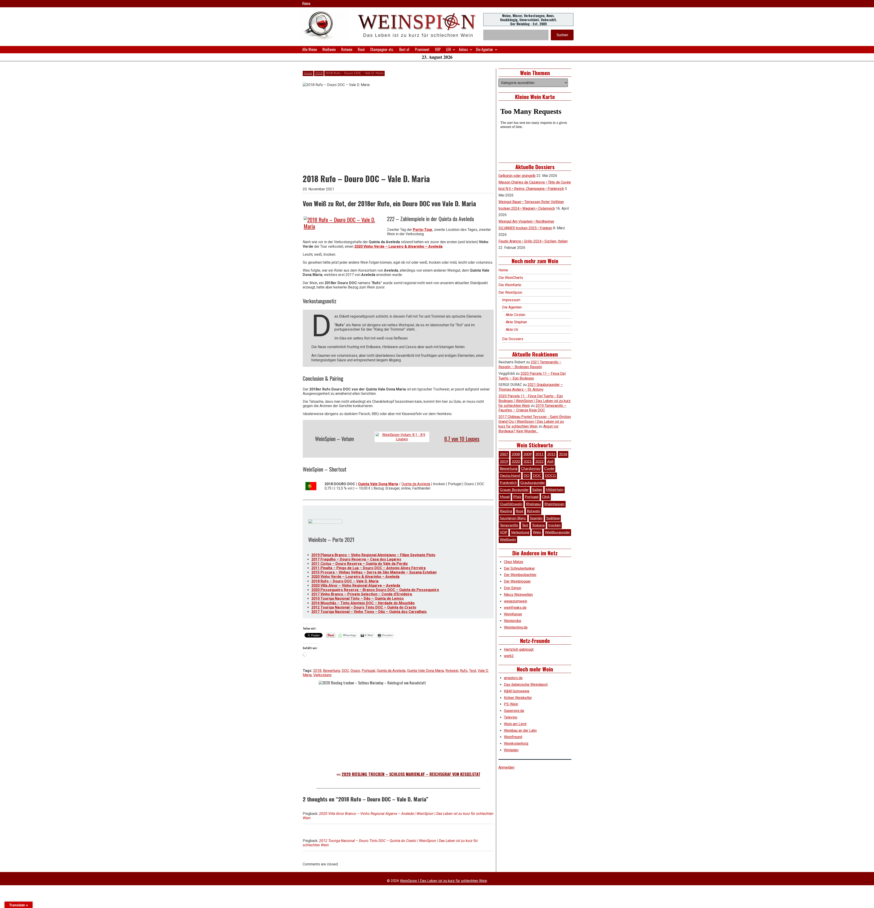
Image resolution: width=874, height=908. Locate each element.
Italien (537, 490)
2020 (516, 461)
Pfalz (517, 497)
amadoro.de (513, 678)
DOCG (550, 475)
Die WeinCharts (510, 277)
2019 (504, 461)
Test (472, 670)
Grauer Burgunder (514, 490)
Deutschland (510, 475)
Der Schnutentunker (519, 568)
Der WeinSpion (510, 292)
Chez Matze (513, 562)
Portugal (368, 670)
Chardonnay (531, 468)
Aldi (550, 461)
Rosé (361, 49)
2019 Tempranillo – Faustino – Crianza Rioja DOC (532, 408)
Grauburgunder (532, 483)
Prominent (422, 49)
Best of (404, 49)
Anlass (463, 49)
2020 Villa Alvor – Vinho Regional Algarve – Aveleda (355, 585)
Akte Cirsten (515, 315)
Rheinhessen (554, 504)
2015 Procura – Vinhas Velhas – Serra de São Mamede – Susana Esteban (374, 572)
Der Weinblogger (517, 581)
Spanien (536, 518)
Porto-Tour (422, 229)
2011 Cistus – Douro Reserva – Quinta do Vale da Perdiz (359, 563)
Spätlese (553, 518)
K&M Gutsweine (516, 691)
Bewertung (331, 670)
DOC (345, 670)
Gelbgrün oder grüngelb (517, 175)
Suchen (562, 35)
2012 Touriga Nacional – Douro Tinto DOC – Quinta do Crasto (363, 607)
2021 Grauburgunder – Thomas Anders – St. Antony (530, 387)
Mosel (505, 497)
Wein (537, 532)
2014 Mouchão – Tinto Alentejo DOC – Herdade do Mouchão (363, 603)
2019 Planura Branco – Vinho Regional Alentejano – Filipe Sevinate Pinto (373, 555)
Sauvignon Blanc (513, 518)
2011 (539, 454)
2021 (527, 461)
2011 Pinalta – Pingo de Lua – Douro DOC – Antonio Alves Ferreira (368, 568)
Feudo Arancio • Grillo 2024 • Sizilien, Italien (533, 241)
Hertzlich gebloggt (519, 649)
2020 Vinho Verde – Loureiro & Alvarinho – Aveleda (398, 246)
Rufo (463, 670)
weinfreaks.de (515, 607)
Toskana (538, 525)
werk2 (509, 656)
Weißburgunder (557, 532)
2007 (504, 454)
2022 (539, 461)
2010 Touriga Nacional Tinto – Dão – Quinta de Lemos (357, 598)
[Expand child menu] (454, 49)
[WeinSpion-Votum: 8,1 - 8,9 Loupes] (402, 437)
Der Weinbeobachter (520, 575)
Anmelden (506, 767)
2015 (551, 454)
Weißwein (329, 49)
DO (526, 475)
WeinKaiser (513, 614)
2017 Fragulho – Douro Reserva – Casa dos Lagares (356, 559)
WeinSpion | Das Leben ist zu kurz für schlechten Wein (443, 881)
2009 (527, 454)
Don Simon (512, 588)
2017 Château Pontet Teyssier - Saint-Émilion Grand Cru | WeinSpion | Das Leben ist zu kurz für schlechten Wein (534, 421)
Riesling (506, 511)
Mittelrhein (555, 490)
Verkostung (322, 675)
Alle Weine (309, 49)
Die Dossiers (512, 339)
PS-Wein (511, 704)
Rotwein (346, 49)
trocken (554, 525)
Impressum (511, 300)
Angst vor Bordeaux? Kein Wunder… (528, 428)
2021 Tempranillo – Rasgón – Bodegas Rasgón (529, 364)
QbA (546, 497)
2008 (516, 454)
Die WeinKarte (509, 285)
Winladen (511, 750)
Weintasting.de (516, 627)
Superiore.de (514, 711)
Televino (510, 717)
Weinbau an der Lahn (520, 730)
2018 (319, 73)
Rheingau (533, 504)
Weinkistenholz (516, 743)
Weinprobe (512, 621)
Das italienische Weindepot (526, 684)
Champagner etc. (382, 49)
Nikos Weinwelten (518, 594)
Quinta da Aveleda (415, 484)
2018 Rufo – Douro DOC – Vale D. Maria (345, 581)
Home (306, 3)
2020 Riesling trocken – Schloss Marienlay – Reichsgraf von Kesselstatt (412, 774)
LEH (448, 49)
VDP (438, 49)
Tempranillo (509, 525)
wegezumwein (515, 601)
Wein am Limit (515, 724)
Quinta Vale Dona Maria (378, 484)
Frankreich (508, 483)
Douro (355, 670)
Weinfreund (513, 737)
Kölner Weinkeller (518, 698)
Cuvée (549, 468)
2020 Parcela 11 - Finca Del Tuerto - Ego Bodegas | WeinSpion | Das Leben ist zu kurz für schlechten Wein (534, 401)
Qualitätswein (511, 504)
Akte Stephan (516, 322)
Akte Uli (512, 329)
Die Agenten (484, 49)
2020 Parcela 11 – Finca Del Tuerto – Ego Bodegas (532, 375)
